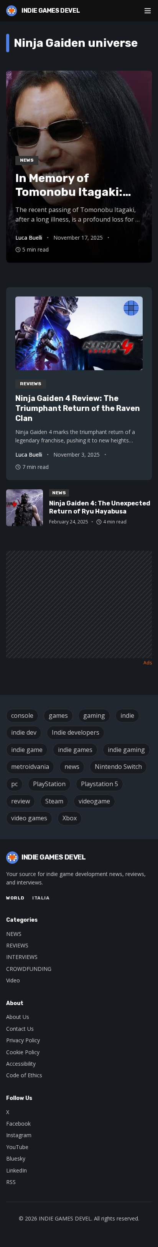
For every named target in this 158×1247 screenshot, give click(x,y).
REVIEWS (17, 945)
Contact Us (20, 1028)
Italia (41, 898)
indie (127, 715)
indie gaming (126, 749)
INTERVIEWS (22, 957)
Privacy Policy (23, 1040)
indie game (27, 749)
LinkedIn (16, 1170)
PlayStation (49, 784)
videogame (94, 801)
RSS (11, 1182)
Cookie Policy (23, 1052)
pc (14, 784)
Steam (54, 801)
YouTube (17, 1147)
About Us (17, 1016)
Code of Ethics (24, 1075)
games (58, 715)
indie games (75, 749)
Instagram (18, 1135)
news (71, 766)
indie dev (23, 732)
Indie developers (75, 732)
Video (13, 980)
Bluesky (15, 1158)
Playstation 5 (99, 784)
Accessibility (21, 1063)
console (22, 715)
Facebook (18, 1123)
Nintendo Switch (118, 766)
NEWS (13, 933)
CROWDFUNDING (28, 968)
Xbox (70, 818)
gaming (94, 715)
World (15, 898)
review (20, 801)
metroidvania (30, 766)
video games (29, 818)
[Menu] (147, 10)
